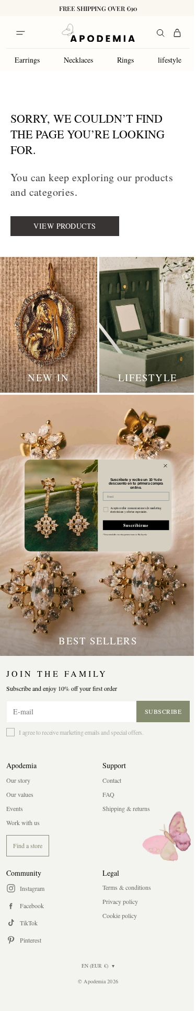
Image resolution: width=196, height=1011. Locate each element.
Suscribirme (136, 525)
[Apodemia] (98, 32)
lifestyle (169, 60)
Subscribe (163, 711)
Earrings (27, 60)
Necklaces (78, 60)
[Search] (160, 33)
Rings (125, 60)
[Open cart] (177, 33)
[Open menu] (20, 33)
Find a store (27, 845)
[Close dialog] (165, 465)
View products (64, 226)
